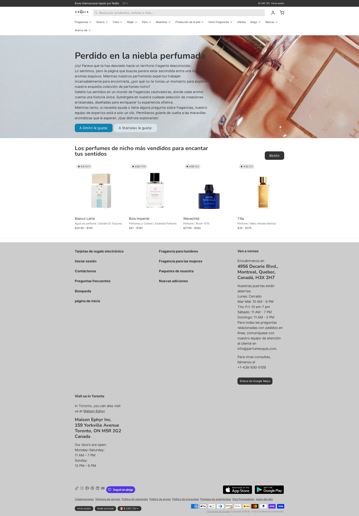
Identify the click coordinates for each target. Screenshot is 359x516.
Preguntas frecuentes (93, 281)
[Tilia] (263, 189)
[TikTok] (77, 489)
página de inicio (87, 301)
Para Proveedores (243, 499)
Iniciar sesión (85, 261)
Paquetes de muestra (176, 271)
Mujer (130, 22)
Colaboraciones (84, 499)
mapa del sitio (264, 499)
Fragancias (81, 22)
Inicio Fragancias (218, 22)
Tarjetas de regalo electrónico (99, 251)
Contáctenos (85, 271)
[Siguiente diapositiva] (280, 168)
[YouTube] (103, 489)
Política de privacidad (185, 499)
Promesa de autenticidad (215, 499)
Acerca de (81, 30)
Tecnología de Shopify (218, 511)
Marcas (269, 22)
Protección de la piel (187, 22)
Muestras (161, 22)
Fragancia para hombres (178, 251)
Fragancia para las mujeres (180, 261)
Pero (145, 22)
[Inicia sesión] (271, 12)
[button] (101, 209)
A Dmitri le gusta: (93, 128)
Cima (116, 22)
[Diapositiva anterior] (268, 168)
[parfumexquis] (82, 13)
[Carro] (280, 12)
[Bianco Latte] (101, 189)
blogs (253, 22)
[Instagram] (82, 489)
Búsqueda (83, 291)
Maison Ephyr (94, 411)
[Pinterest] (92, 489)
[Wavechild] (209, 189)
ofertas (241, 22)
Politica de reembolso (135, 499)
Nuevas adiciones (173, 281)
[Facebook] (87, 489)
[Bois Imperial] (155, 189)
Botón (274, 156)
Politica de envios (160, 499)
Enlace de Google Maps (255, 381)
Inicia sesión (277, 3)
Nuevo (100, 22)
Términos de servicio (107, 499)
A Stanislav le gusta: (135, 128)
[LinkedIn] (97, 489)
